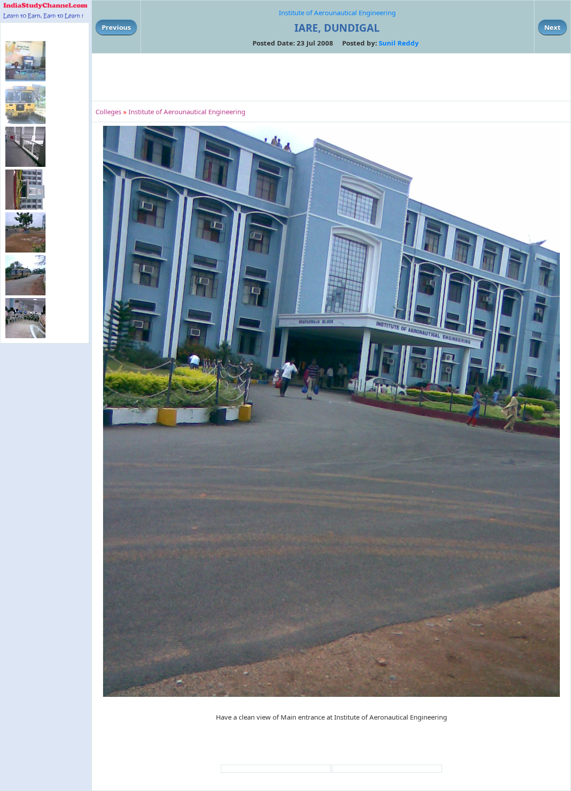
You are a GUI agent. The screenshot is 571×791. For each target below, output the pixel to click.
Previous (116, 27)
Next (552, 27)
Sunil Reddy (399, 42)
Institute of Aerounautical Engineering (337, 12)
